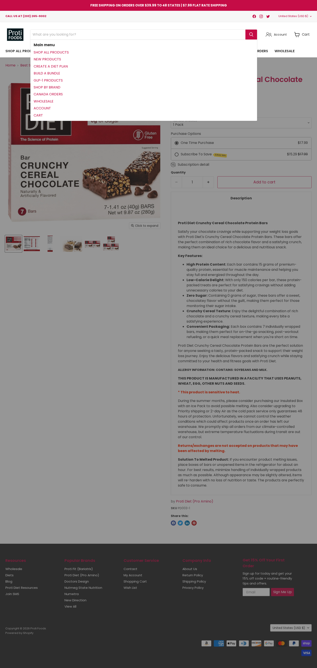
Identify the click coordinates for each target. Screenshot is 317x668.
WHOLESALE (43, 101)
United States (293, 16)
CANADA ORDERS (48, 94)
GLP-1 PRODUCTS (48, 80)
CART (38, 115)
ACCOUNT (42, 108)
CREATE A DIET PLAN (51, 66)
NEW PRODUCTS (47, 59)
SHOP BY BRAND (47, 87)
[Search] (251, 34)
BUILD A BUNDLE (47, 73)
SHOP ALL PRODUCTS (51, 52)
